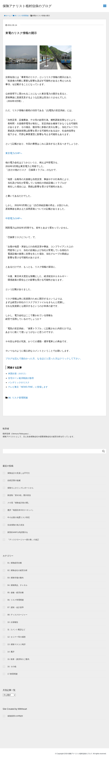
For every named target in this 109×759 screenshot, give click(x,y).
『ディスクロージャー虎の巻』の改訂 (23, 540)
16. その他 (11, 666)
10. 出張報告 (12, 622)
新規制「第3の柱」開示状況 (19, 495)
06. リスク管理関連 (18, 397)
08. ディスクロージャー (17, 615)
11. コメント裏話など (16, 629)
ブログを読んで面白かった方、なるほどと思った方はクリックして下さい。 (43, 358)
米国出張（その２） (17, 373)
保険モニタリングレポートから (20, 488)
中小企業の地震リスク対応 (18, 517)
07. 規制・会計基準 (15, 607)
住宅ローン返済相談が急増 (21, 378)
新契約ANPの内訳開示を (17, 532)
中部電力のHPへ (13, 218)
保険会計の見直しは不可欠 (18, 473)
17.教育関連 (12, 674)
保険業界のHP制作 (15, 716)
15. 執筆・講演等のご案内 (18, 659)
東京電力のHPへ (13, 153)
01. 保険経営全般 (14, 563)
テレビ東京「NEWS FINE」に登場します (28, 387)
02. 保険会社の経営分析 (17, 570)
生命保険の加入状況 (15, 525)
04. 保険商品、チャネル (17, 585)
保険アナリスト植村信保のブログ (27, 6)
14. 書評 (10, 652)
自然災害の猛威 (13, 480)
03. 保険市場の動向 (15, 578)
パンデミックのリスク (18, 382)
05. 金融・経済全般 (15, 592)
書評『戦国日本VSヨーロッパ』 (20, 510)
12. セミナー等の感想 (16, 637)
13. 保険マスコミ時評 (16, 644)
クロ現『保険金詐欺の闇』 (18, 503)
